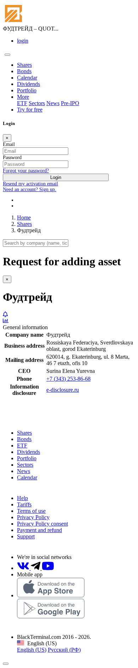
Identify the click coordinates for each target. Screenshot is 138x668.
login (22, 41)
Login (55, 177)
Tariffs (24, 504)
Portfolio (26, 90)
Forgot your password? (26, 170)
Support (26, 536)
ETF (22, 103)
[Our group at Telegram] (36, 568)
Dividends (28, 84)
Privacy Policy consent (42, 524)
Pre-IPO (70, 103)
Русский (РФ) (64, 650)
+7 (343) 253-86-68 (68, 379)
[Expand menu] (7, 55)
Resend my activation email (30, 183)
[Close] (5, 664)
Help (22, 498)
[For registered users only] (5, 314)
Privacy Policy (33, 517)
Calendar (27, 78)
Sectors (37, 103)
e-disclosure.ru (62, 390)
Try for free (29, 110)
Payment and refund (39, 530)
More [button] (23, 97)
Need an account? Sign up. (29, 189)
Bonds (24, 71)
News (52, 103)
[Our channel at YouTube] (48, 568)
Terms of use (31, 511)
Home (24, 217)
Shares (24, 65)
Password (12, 157)
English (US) (31, 650)
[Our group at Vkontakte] (24, 568)
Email (9, 144)
